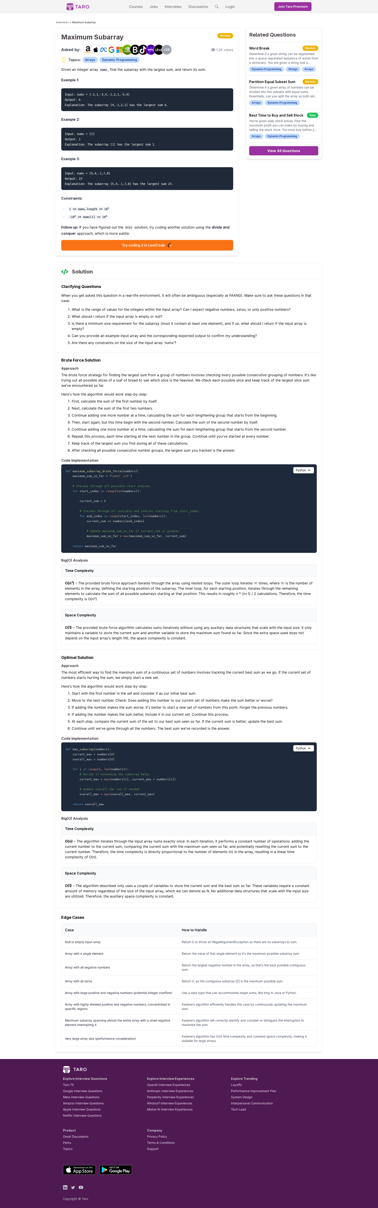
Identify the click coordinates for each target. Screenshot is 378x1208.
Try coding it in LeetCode (143, 245)
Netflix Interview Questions (82, 1115)
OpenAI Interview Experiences (168, 1085)
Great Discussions (75, 1136)
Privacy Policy (157, 1136)
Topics (67, 1149)
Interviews (173, 6)
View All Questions (283, 151)
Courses (136, 6)
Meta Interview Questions (81, 1097)
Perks (67, 1142)
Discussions (198, 6)
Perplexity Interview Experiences (170, 1097)
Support (153, 1149)
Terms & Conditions (161, 1142)
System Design (241, 1097)
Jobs (154, 6)
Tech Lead (238, 1109)
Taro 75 (68, 1085)
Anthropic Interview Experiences (170, 1091)
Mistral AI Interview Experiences (169, 1109)
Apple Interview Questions (81, 1109)
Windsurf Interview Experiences (169, 1103)
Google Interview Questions (82, 1091)
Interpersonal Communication (252, 1103)
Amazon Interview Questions (83, 1103)
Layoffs (236, 1085)
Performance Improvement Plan (253, 1091)
